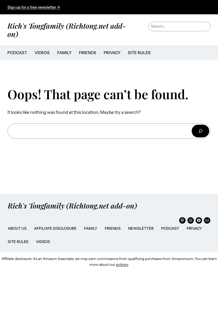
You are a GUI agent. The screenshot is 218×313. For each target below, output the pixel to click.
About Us (17, 228)
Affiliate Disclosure (55, 228)
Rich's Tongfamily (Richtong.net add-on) (66, 29)
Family (90, 228)
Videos (43, 241)
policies (122, 264)
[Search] (200, 131)
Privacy (194, 228)
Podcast (170, 228)
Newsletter (141, 228)
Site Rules (18, 241)
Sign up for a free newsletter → (33, 7)
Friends (113, 228)
